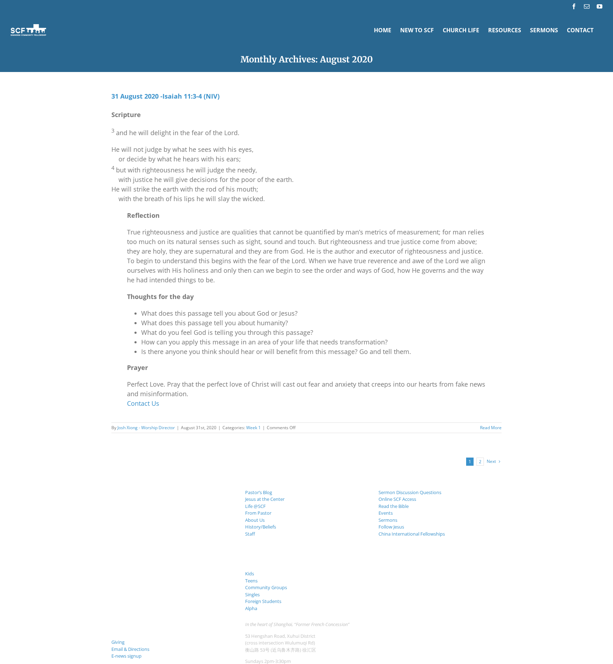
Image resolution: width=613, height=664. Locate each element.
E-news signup (126, 656)
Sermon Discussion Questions (410, 492)
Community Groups (266, 587)
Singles (252, 594)
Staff (250, 534)
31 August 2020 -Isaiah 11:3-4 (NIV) (165, 96)
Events (386, 513)
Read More (491, 428)
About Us (255, 520)
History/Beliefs (260, 527)
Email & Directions (130, 649)
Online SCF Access (397, 499)
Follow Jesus (391, 527)
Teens (251, 580)
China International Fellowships (412, 534)
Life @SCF (255, 506)
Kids (249, 573)
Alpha (251, 608)
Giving (118, 642)
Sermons (388, 520)
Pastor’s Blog (258, 492)
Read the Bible (394, 506)
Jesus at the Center (265, 499)
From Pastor (258, 513)
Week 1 (253, 428)
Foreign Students (263, 601)
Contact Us (143, 403)
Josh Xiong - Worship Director (146, 428)
